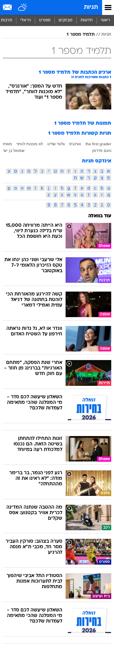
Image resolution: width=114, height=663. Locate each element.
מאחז (7, 144)
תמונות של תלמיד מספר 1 (82, 123)
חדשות (87, 20)
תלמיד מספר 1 (81, 34)
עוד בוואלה (99, 216)
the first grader (98, 144)
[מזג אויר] (23, 7)
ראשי (105, 20)
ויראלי (25, 20)
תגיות (91, 7)
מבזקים (65, 20)
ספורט (45, 20)
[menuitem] (86, 20)
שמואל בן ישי (13, 150)
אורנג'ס (75, 144)
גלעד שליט (56, 144)
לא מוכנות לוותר (29, 144)
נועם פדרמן (101, 150)
